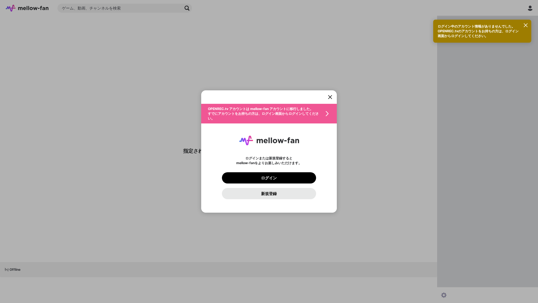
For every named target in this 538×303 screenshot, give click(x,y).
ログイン (269, 178)
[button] (269, 113)
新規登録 (269, 193)
